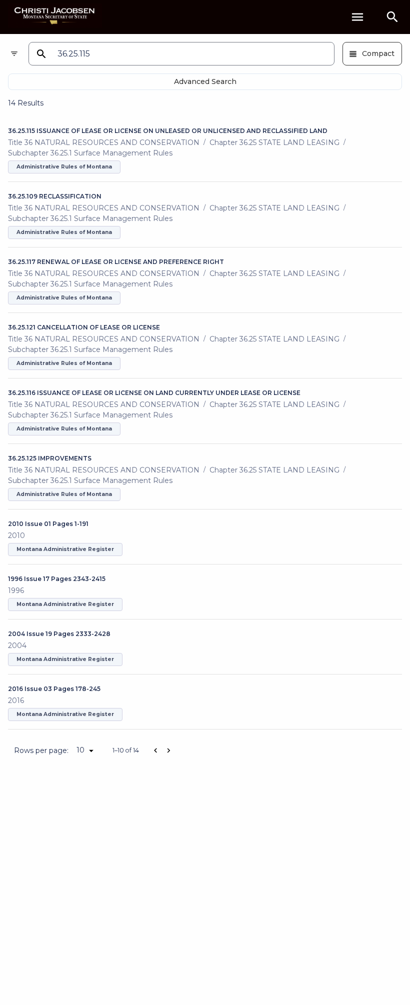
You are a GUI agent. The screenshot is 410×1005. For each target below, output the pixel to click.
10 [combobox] (80, 750)
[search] (392, 17)
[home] (55, 17)
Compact (378, 53)
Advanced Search (205, 81)
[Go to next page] (168, 750)
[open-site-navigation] (357, 17)
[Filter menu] (14, 54)
